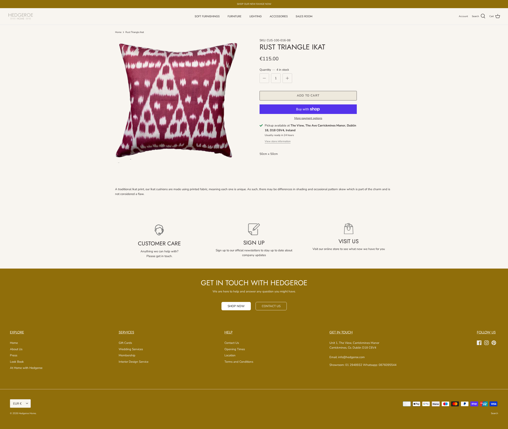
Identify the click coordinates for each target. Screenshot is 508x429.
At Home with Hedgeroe (26, 368)
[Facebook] (479, 342)
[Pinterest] (494, 342)
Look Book (17, 362)
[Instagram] (486, 342)
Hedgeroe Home (27, 413)
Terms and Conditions (238, 362)
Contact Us (231, 343)
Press (13, 355)
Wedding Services (131, 349)
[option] (177, 100)
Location (230, 355)
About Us (16, 349)
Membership (127, 355)
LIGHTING (255, 16)
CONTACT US (271, 306)
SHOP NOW (236, 306)
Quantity (274, 70)
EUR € (17, 404)
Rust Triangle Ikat (134, 32)
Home (118, 32)
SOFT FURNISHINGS (207, 16)
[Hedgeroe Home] (21, 16)
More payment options (308, 118)
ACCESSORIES (279, 16)
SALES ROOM (304, 16)
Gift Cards (125, 343)
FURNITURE (234, 16)
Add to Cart (308, 95)
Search (494, 413)
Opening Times (234, 349)
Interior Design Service (133, 362)
